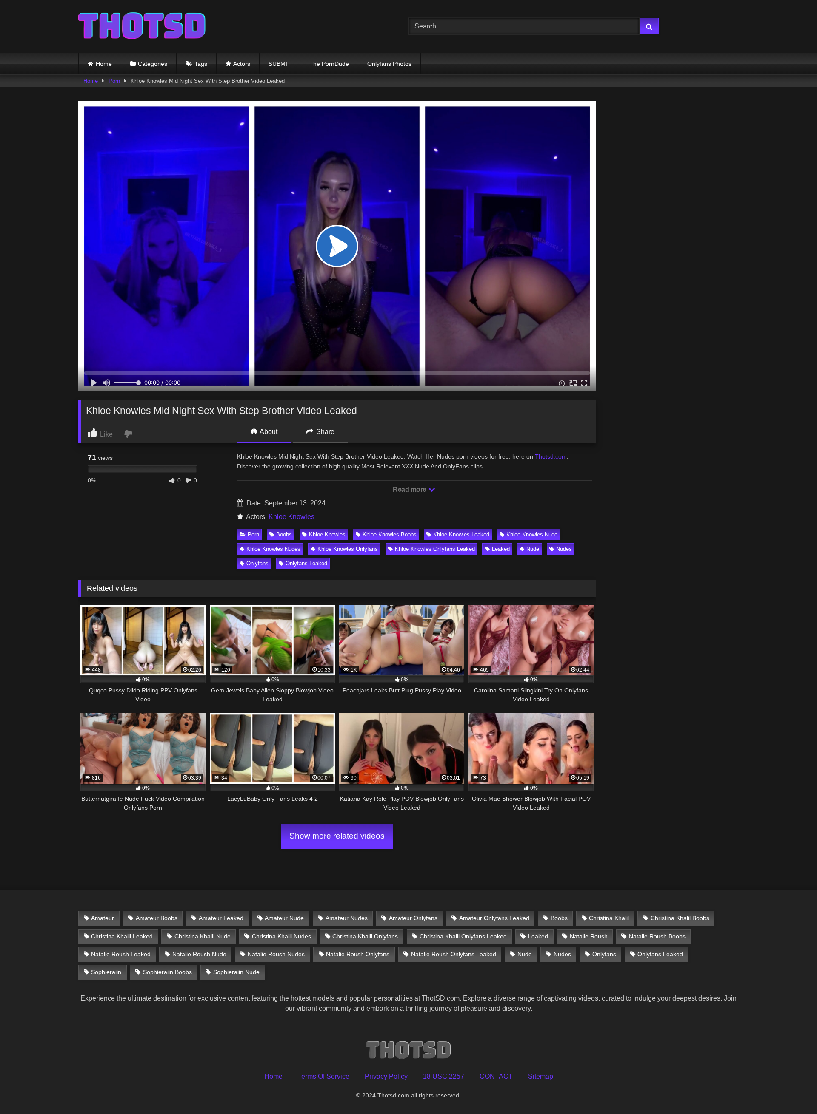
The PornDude (329, 63)
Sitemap (540, 1076)
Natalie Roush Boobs (657, 936)
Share (324, 431)
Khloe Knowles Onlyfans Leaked (435, 549)
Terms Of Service (323, 1076)
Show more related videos (337, 835)
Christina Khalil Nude (202, 936)
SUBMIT (280, 63)
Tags (200, 63)
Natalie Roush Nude (199, 954)
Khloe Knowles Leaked (461, 534)
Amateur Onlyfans (413, 918)
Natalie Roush (589, 936)
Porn (114, 81)
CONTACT (496, 1076)
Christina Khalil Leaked (122, 936)
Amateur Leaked (221, 918)
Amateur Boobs (156, 918)
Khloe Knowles (291, 516)
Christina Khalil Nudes (281, 936)
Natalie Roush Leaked (121, 954)
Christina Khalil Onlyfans (365, 936)
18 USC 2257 (443, 1076)
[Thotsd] (142, 26)
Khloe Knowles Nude (531, 534)
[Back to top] (790, 1088)
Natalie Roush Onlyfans (357, 954)
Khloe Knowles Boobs (390, 534)
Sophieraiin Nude (236, 972)
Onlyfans (257, 563)
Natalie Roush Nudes (276, 954)
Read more (410, 489)
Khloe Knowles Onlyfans (347, 549)
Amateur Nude (284, 918)
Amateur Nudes (347, 918)
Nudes (564, 549)
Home (104, 63)
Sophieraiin (106, 972)
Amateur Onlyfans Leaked (494, 918)
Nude (532, 549)
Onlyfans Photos (389, 63)
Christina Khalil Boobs (680, 918)
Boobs (284, 534)
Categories (152, 63)
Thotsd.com (551, 456)
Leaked (501, 549)
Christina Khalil (609, 918)
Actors (241, 63)
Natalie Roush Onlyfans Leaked (453, 954)
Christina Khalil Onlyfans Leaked (463, 936)
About (267, 431)
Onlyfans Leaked (306, 563)
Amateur (102, 918)
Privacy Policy (386, 1076)
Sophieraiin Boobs (167, 972)
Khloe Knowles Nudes (273, 549)
